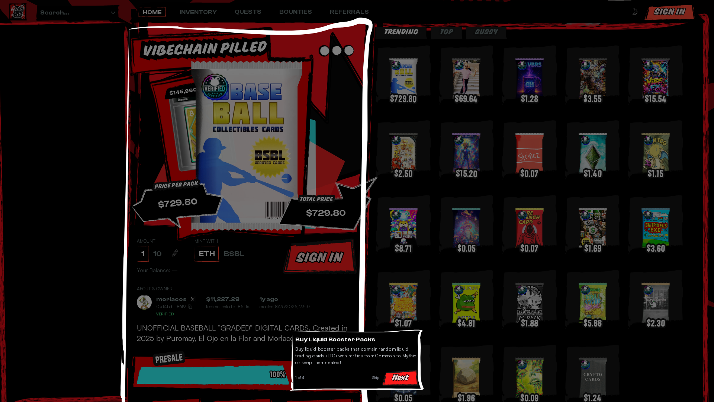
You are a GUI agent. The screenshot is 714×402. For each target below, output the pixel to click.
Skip (378, 379)
